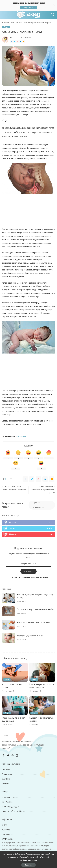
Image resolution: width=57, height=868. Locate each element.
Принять (28, 865)
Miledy (12, 37)
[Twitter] (14, 41)
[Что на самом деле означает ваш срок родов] (15, 705)
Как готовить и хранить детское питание (33, 623)
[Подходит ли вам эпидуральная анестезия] (42, 705)
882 (30, 37)
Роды (6, 27)
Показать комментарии (38, 505)
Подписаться (28, 8)
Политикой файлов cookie (29, 857)
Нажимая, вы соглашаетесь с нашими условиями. (30, 577)
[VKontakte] (20, 41)
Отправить (28, 571)
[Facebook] (11, 41)
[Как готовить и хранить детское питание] (8, 625)
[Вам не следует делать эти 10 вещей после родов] (42, 672)
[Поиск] (52, 15)
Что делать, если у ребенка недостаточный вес (36, 609)
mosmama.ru (21, 436)
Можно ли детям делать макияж (30, 636)
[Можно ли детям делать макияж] (8, 638)
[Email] (23, 41)
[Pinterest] (17, 41)
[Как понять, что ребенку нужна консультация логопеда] (8, 598)
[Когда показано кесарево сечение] (15, 672)
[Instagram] (17, 755)
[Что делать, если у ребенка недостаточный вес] (8, 611)
